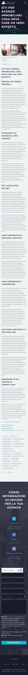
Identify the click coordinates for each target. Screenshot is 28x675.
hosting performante (18, 446)
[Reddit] (12, 472)
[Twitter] (4, 472)
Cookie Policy (15, 664)
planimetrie (5, 458)
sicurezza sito (6, 463)
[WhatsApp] (17, 659)
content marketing (7, 439)
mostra (9, 64)
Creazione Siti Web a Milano (10, 57)
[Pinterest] (6, 472)
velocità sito (15, 465)
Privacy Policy (6, 664)
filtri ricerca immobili (7, 443)
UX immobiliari (6, 465)
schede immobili (6, 461)
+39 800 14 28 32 (16, 526)
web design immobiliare (8, 468)
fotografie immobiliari (19, 443)
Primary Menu (25, 3)
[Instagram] (15, 659)
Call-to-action (14, 436)
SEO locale (15, 461)
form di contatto (18, 430)
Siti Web (4, 59)
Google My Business (7, 446)
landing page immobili (7, 448)
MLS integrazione (6, 456)
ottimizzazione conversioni (18, 456)
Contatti (23, 664)
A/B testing (5, 436)
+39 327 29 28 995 (17, 528)
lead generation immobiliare (8, 451)
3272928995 (10, 428)
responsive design (14, 458)
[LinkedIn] (10, 472)
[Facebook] (2, 472)
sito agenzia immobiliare (17, 463)
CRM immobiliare (6, 441)
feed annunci (16, 441)
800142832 (9, 426)
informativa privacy (12, 617)
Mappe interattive (6, 453)
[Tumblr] (8, 472)
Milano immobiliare (17, 453)
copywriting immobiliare (19, 439)
